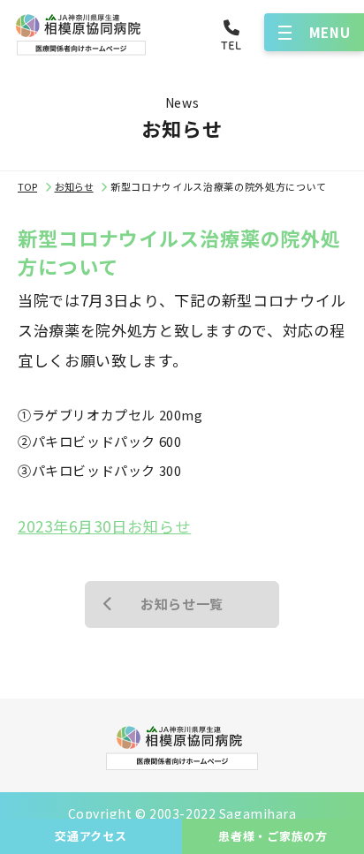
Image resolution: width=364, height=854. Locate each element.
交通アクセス (91, 836)
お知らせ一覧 (182, 603)
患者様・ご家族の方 (273, 836)
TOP (27, 186)
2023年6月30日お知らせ (104, 526)
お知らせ (74, 186)
